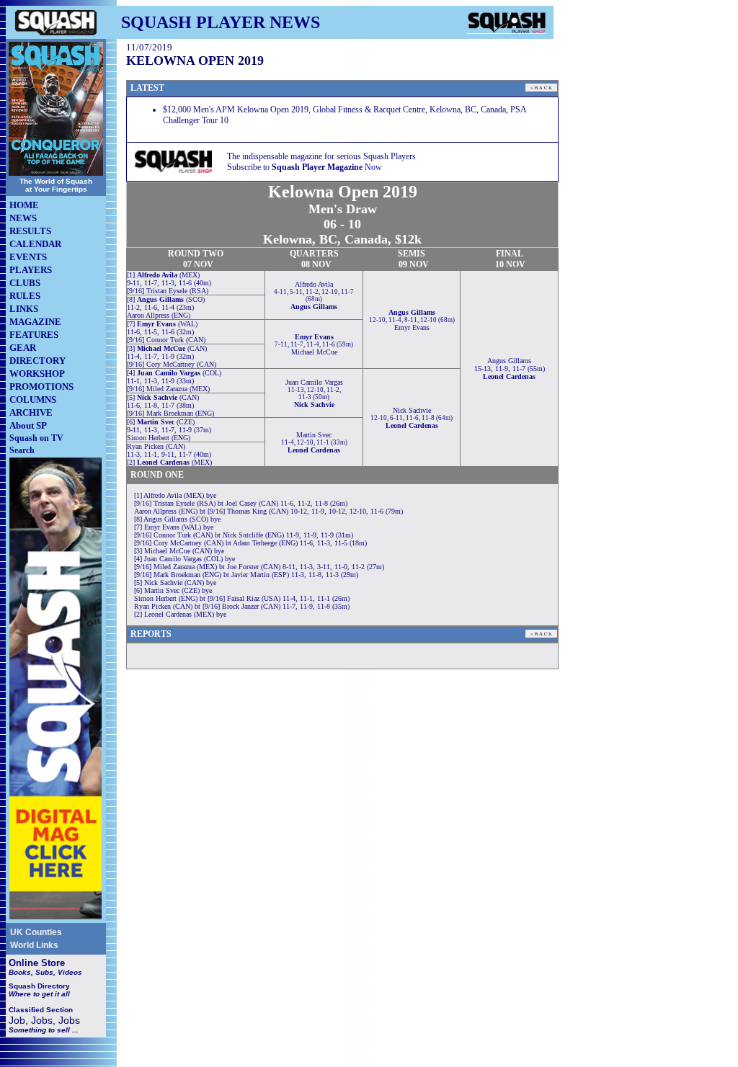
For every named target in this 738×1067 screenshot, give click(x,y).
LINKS (23, 308)
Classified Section (41, 1010)
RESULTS (30, 231)
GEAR (22, 347)
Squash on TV (36, 438)
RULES (24, 295)
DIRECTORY (37, 360)
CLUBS (24, 282)
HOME (24, 205)
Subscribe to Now (304, 167)
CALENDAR (35, 243)
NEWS (23, 218)
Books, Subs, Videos (45, 972)
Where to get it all (39, 994)
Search (22, 450)
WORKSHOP (37, 373)
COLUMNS (32, 399)
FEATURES (33, 334)
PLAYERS (30, 269)
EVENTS (28, 256)
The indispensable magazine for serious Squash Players (321, 156)
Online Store (37, 962)
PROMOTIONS (41, 386)
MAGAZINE (35, 321)
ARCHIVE (31, 412)
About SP (28, 425)
